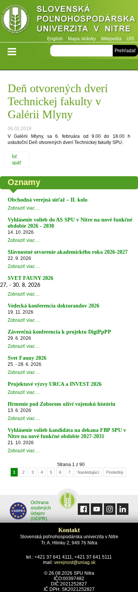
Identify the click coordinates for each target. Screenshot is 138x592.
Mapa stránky (82, 38)
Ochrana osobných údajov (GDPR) (41, 510)
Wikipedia (111, 38)
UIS (130, 38)
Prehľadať (125, 50)
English (55, 38)
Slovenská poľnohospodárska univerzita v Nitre (69, 21)
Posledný (114, 472)
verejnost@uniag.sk (74, 562)
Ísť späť (16, 159)
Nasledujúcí (88, 472)
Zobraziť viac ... (23, 208)
